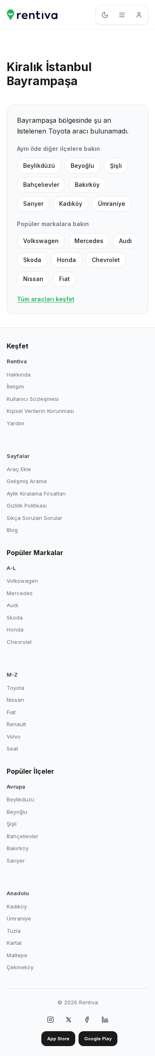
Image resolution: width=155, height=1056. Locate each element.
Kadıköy (70, 203)
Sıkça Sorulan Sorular (34, 518)
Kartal (14, 942)
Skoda (32, 259)
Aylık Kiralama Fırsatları (36, 493)
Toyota (15, 687)
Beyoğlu (82, 165)
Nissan (33, 278)
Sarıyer (33, 203)
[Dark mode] (105, 14)
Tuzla (14, 930)
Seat (12, 748)
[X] (68, 1019)
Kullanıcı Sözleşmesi (33, 399)
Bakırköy (87, 184)
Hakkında (19, 374)
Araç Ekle (19, 469)
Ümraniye (111, 203)
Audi (125, 240)
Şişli (116, 165)
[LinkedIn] (105, 1019)
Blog (12, 530)
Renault (16, 724)
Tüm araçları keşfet (45, 299)
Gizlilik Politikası (27, 505)
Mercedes (88, 240)
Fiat (64, 278)
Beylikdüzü (39, 165)
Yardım (15, 423)
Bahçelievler (41, 184)
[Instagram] (50, 1019)
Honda (66, 259)
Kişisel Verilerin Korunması (40, 411)
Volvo (14, 736)
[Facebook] (86, 1019)
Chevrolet (106, 259)
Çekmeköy (20, 967)
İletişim (15, 386)
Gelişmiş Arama (27, 481)
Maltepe (17, 955)
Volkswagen (41, 240)
